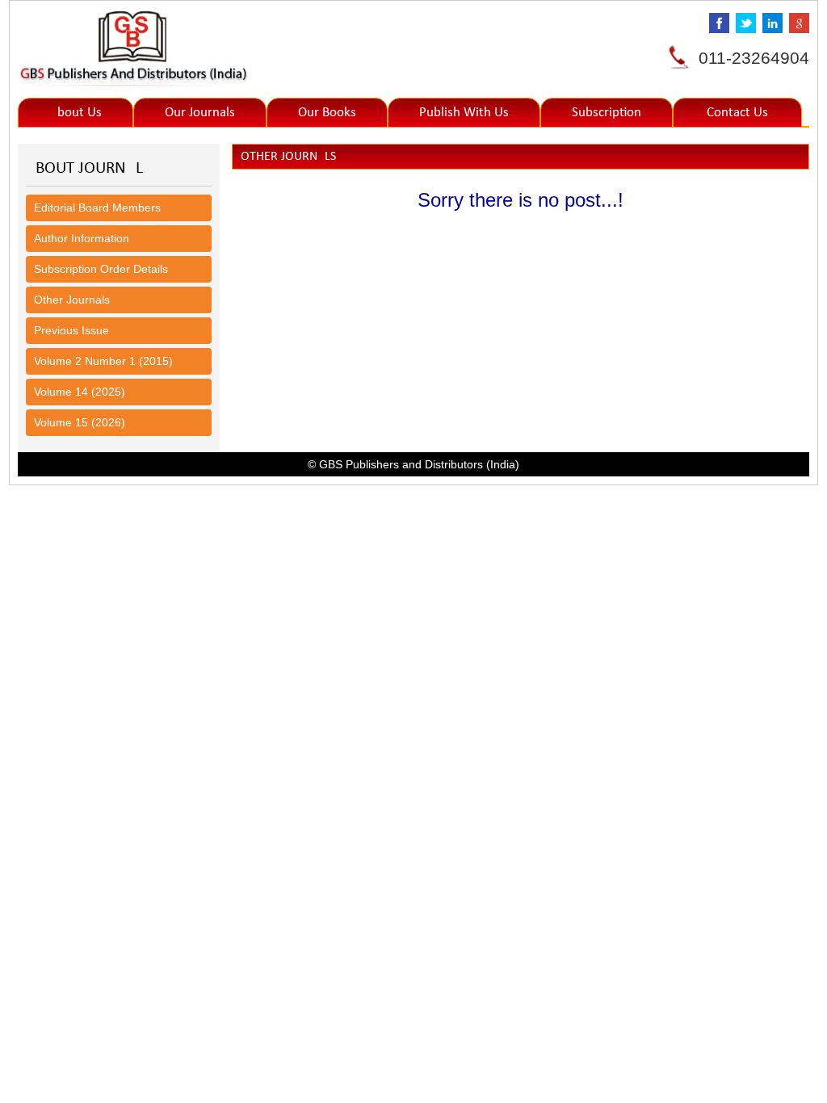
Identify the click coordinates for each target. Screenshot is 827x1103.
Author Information (81, 238)
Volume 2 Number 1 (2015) (103, 360)
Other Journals (72, 299)
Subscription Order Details (101, 268)
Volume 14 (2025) (79, 391)
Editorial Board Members (97, 207)
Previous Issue (71, 330)
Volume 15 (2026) (79, 422)
